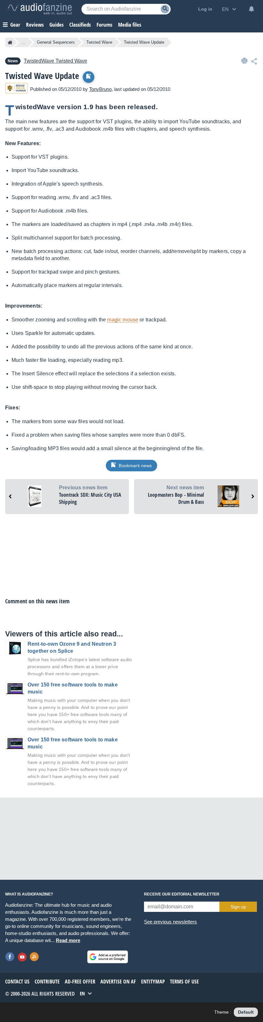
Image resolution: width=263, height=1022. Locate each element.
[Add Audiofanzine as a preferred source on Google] (107, 956)
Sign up (238, 906)
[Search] (165, 9)
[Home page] (10, 42)
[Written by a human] (16, 89)
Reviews (35, 24)
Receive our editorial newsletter (181, 894)
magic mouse (122, 319)
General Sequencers (56, 42)
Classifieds (80, 24)
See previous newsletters (170, 921)
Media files (129, 24)
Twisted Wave (99, 42)
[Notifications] (251, 9)
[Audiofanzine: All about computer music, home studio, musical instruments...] (40, 9)
